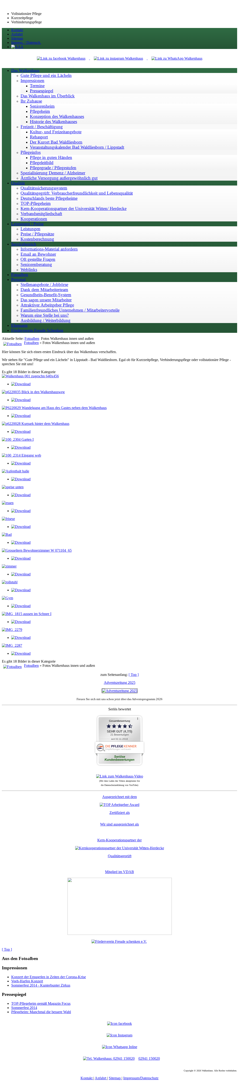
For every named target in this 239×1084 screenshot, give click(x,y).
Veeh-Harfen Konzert (27, 981)
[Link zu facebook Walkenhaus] (61, 58)
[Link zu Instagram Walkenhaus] (119, 58)
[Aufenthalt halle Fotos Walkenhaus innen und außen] (15, 471)
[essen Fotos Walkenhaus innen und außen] (8, 503)
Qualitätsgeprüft (119, 856)
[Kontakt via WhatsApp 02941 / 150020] (119, 1047)
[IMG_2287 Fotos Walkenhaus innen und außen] (12, 645)
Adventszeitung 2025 (119, 683)
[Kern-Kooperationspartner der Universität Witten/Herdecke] (119, 848)
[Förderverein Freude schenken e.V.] (119, 941)
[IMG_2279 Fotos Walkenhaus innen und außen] (12, 630)
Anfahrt (101, 1078)
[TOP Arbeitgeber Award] (119, 805)
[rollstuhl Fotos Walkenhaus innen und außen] (10, 582)
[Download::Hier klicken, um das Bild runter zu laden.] (21, 384)
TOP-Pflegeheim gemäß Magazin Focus (40, 1003)
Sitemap (115, 1078)
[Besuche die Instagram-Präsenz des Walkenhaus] (119, 1035)
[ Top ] (134, 675)
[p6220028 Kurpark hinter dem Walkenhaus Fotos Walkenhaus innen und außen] (35, 424)
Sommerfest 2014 (24, 1008)
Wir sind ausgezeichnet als (119, 824)
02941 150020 (149, 1058)
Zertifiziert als (119, 813)
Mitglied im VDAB (119, 872)
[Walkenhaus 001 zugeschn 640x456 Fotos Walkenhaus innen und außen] (30, 376)
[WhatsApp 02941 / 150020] (177, 58)
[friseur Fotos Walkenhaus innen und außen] (8, 519)
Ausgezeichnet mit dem (119, 797)
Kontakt (87, 1078)
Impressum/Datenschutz (140, 1078)
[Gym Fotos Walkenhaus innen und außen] (7, 598)
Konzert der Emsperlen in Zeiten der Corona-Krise (48, 977)
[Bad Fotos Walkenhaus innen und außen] (7, 535)
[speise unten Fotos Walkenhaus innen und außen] (13, 487)
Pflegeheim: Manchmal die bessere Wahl (41, 1012)
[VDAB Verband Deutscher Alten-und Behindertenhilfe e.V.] (119, 934)
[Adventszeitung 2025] (119, 691)
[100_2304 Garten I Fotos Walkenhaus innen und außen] (18, 439)
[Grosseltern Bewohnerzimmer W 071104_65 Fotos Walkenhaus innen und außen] (37, 550)
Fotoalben (32, 339)
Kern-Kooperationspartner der (119, 840)
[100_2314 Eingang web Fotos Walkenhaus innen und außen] (21, 455)
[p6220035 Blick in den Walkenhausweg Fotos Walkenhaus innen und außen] (33, 392)
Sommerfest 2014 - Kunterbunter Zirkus (40, 985)
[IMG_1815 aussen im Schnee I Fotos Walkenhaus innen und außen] (26, 614)
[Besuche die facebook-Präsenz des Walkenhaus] (119, 1023)
